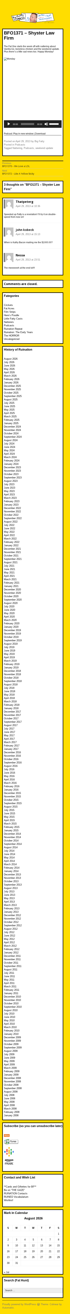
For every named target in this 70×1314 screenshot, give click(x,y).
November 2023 (12, 470)
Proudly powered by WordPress (19, 1304)
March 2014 (10, 864)
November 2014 (12, 837)
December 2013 (12, 874)
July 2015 (9, 810)
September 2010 (13, 1006)
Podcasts (20, 144)
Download (40, 133)
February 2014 (11, 867)
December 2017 (12, 711)
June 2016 (9, 772)
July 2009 (9, 1054)
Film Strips (10, 311)
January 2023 (11, 504)
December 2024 (12, 426)
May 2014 (9, 857)
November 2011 (12, 959)
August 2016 (11, 766)
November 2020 (12, 592)
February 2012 (11, 949)
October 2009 (11, 1044)
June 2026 (9, 365)
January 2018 (11, 708)
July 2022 (9, 525)
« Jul (6, 1272)
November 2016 (12, 755)
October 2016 (11, 759)
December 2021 (12, 548)
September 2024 (13, 436)
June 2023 (9, 487)
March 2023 (10, 497)
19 (33, 1251)
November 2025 (12, 389)
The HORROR (11, 335)
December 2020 (12, 589)
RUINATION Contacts (15, 1193)
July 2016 (9, 769)
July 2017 (9, 728)
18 (25, 1251)
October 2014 (11, 840)
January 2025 (11, 423)
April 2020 (9, 616)
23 (8, 1257)
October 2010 (11, 1003)
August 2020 (11, 603)
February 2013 (11, 908)
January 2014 (11, 871)
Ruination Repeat (13, 328)
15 (58, 1245)
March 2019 (10, 660)
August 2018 (11, 684)
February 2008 (11, 1112)
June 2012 (9, 935)
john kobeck (25, 230)
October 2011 (11, 962)
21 (50, 1251)
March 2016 (10, 783)
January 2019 (11, 667)
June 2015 (9, 813)
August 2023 (11, 481)
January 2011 (11, 993)
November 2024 (12, 430)
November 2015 (12, 796)
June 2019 (9, 650)
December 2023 (12, 467)
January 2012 (11, 952)
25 (25, 1257)
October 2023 (11, 474)
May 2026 (9, 369)
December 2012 (12, 915)
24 (16, 1257)
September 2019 (13, 640)
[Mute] (46, 124)
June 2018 (9, 691)
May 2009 (9, 1061)
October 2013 (11, 881)
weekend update (44, 148)
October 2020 (11, 596)
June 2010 (9, 1017)
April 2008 (9, 1105)
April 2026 (9, 372)
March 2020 (10, 620)
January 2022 (11, 545)
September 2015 (13, 803)
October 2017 (11, 718)
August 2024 (11, 440)
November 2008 (12, 1081)
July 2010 (9, 1013)
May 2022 (9, 531)
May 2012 (9, 939)
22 (58, 1251)
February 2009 (11, 1071)
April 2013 (9, 901)
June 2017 (9, 732)
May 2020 (9, 613)
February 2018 (11, 704)
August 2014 (11, 847)
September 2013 (13, 884)
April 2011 (9, 983)
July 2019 (9, 647)
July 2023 (9, 484)
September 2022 (13, 518)
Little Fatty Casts (13, 318)
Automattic (8, 1307)
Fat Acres (9, 308)
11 (25, 1245)
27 (41, 1257)
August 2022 (11, 521)
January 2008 (11, 1115)
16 (8, 1251)
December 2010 (12, 996)
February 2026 (11, 379)
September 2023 (13, 477)
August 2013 (11, 888)
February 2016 (11, 786)
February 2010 (11, 1030)
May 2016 (9, 776)
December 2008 (12, 1078)
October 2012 (11, 922)
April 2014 (9, 861)
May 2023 (9, 491)
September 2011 (12, 966)
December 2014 (12, 833)
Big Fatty (39, 141)
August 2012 (11, 928)
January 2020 (11, 626)
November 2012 (12, 918)
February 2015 (11, 827)
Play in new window (23, 133)
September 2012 (13, 925)
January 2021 (11, 586)
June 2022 (9, 528)
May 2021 (9, 572)
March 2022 (10, 538)
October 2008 (11, 1084)
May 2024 (9, 450)
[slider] (54, 123)
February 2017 (11, 745)
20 (41, 1251)
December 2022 (12, 508)
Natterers (9, 322)
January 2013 (11, 911)
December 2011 (12, 956)
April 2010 (9, 1023)
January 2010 (11, 1034)
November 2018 (12, 674)
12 (33, 1245)
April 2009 (9, 1064)
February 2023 (11, 501)
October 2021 (11, 555)
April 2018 (9, 698)
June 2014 (9, 854)
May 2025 (9, 409)
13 (41, 1245)
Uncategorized (11, 339)
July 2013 (9, 891)
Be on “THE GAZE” (14, 1190)
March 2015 (10, 823)
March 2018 (10, 701)
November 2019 (12, 633)
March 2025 (10, 416)
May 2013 (9, 898)
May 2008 (9, 1101)
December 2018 (12, 671)
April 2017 (9, 738)
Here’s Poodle (11, 315)
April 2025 (9, 413)
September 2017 (13, 721)
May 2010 (9, 1020)
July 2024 (9, 443)
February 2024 (11, 460)
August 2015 (11, 806)
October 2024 (11, 433)
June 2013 (9, 894)
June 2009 (9, 1057)
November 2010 (12, 1000)
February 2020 (11, 623)
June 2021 (9, 569)
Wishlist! (8, 1200)
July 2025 (9, 402)
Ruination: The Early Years (18, 332)
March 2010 (10, 1027)
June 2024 (9, 447)
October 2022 (11, 514)
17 (16, 1251)
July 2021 (9, 565)
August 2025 (11, 399)
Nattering (17, 148)
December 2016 (12, 752)
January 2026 (11, 382)
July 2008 (9, 1095)
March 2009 (10, 1068)
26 (33, 1257)
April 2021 (9, 576)
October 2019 (11, 637)
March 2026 (10, 375)
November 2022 (12, 511)
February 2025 (11, 419)
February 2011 (11, 989)
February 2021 (11, 582)
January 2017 (11, 749)
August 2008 (11, 1091)
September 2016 (13, 762)
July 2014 (9, 850)
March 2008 (10, 1108)
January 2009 (11, 1074)
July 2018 (9, 687)
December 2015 (12, 793)
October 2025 (11, 392)
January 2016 (11, 789)
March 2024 (10, 457)
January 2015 (11, 830)
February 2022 (11, 542)
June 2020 (9, 609)
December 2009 (12, 1037)
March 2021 (10, 579)
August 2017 (11, 725)
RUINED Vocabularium (16, 1196)
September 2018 (13, 681)
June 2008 (9, 1098)
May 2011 (9, 979)
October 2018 (11, 677)
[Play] (9, 124)
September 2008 (13, 1088)
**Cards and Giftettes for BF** (20, 1186)
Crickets (8, 305)
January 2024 (11, 464)
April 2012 (9, 942)
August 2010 (11, 1010)
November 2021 (12, 552)
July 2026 (9, 362)
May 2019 (9, 654)
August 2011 (10, 969)
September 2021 (13, 559)
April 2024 (9, 453)
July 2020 (9, 606)
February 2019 (11, 664)
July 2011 (9, 973)
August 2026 (11, 358)
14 (50, 1245)
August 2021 (11, 562)
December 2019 (12, 630)
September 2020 (13, 599)
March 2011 (10, 986)
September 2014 (13, 844)
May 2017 (9, 735)
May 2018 (9, 694)
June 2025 (9, 406)
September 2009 (13, 1047)
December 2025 (12, 386)
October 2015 (11, 799)
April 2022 (9, 535)
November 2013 (12, 878)
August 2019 (11, 643)
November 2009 (12, 1040)
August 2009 (11, 1051)
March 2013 (10, 905)
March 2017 (10, 742)
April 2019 (9, 657)
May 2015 (9, 816)
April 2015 (9, 820)
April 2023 (9, 494)
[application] (33, 124)
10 (16, 1245)
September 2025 (13, 396)
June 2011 (9, 976)
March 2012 (10, 945)
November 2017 (12, 715)
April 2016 (9, 779)
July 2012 (9, 932)
